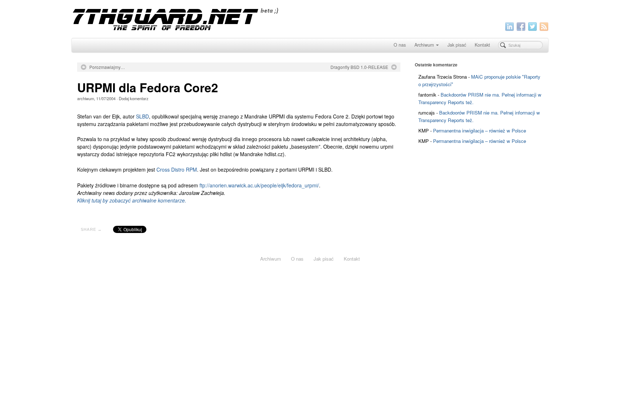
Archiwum (424, 45)
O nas (400, 45)
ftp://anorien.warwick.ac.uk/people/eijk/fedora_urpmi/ (259, 185)
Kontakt (482, 45)
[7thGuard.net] (310, 18)
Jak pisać (456, 45)
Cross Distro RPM (176, 169)
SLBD (142, 116)
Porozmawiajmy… (107, 67)
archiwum (85, 98)
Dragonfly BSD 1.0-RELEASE (359, 67)
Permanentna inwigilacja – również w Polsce (479, 130)
